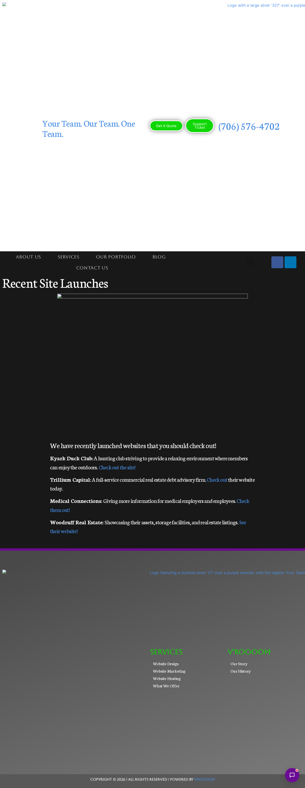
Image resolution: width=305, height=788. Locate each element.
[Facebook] (277, 262)
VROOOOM (204, 779)
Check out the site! (117, 467)
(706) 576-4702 (249, 125)
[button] (250, 262)
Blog (159, 256)
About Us (28, 256)
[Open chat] (292, 775)
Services (68, 256)
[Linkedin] (290, 262)
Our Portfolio (116, 256)
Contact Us (92, 267)
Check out (217, 479)
